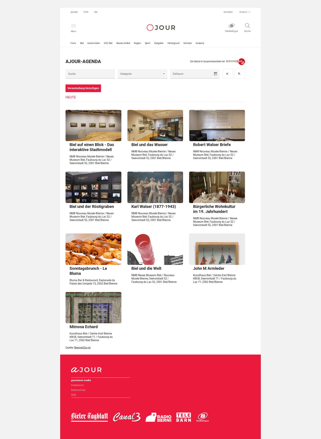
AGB (73, 394)
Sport (147, 43)
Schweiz (187, 43)
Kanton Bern (93, 43)
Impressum (77, 385)
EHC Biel (108, 43)
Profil (86, 12)
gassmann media (81, 380)
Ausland (200, 43)
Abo (96, 12)
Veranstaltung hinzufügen (83, 88)
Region (137, 43)
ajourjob (74, 12)
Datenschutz (78, 390)
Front (73, 43)
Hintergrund (174, 43)
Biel (82, 43)
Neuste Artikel (123, 43)
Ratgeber (159, 43)
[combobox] (142, 75)
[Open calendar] (215, 74)
